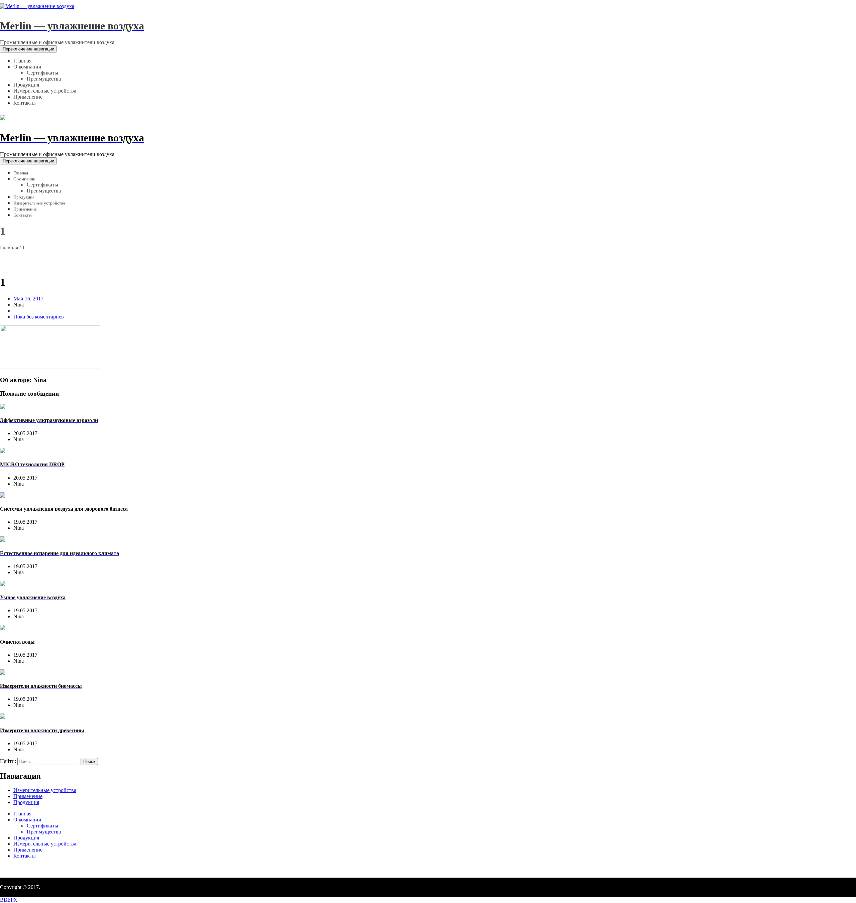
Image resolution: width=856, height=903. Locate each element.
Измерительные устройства (44, 790)
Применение (27, 796)
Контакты (24, 856)
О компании (27, 819)
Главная (9, 247)
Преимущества (44, 831)
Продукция (26, 802)
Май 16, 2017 (28, 298)
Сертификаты (42, 825)
